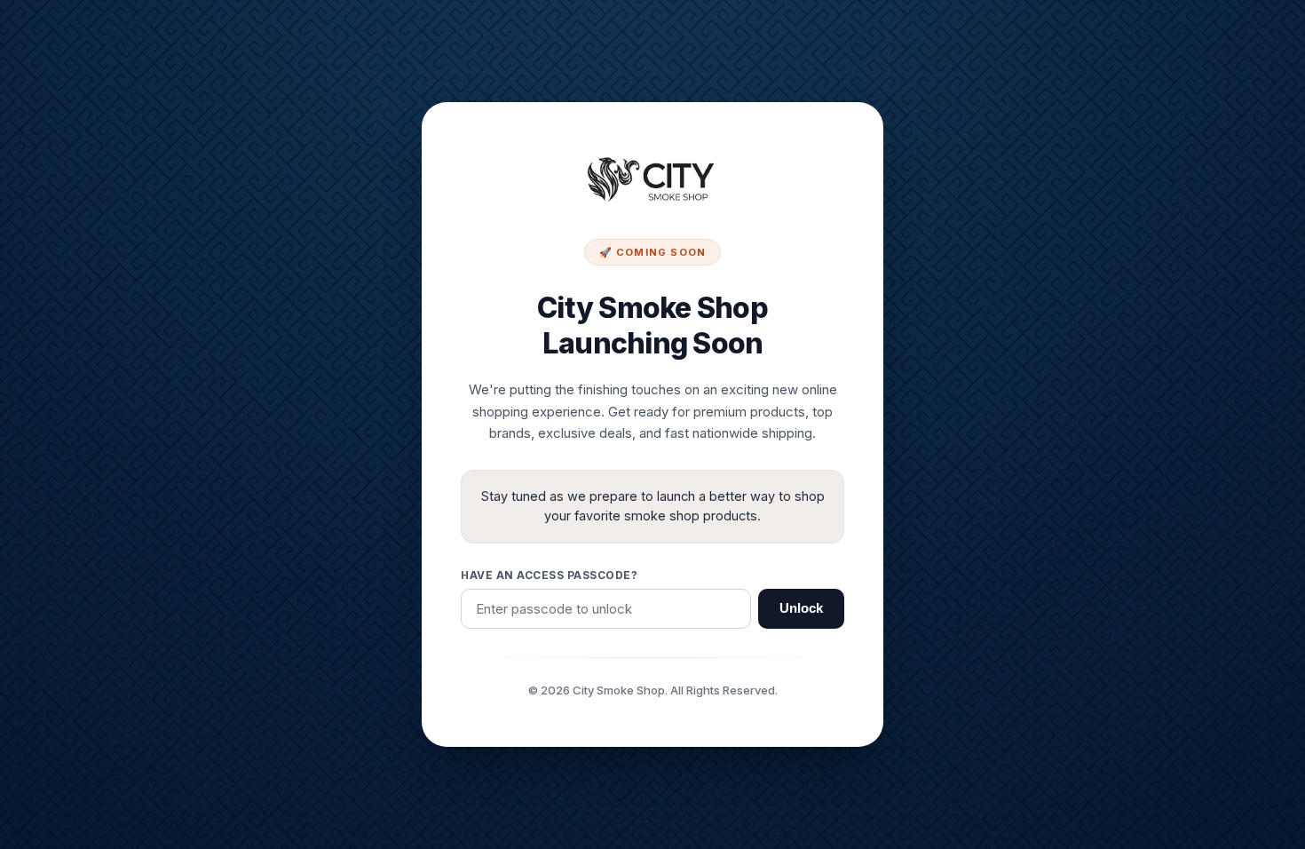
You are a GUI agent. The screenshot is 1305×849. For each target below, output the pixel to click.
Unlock (801, 608)
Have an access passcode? (549, 575)
